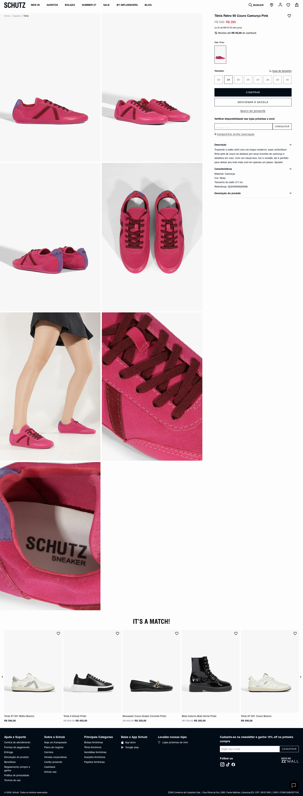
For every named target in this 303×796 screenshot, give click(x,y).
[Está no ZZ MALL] (290, 762)
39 (277, 79)
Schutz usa (50, 771)
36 (248, 79)
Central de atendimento (17, 742)
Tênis (26, 16)
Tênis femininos (92, 747)
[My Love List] (288, 5)
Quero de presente (253, 111)
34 (228, 79)
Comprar (253, 92)
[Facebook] (233, 764)
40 (287, 79)
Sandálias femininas (95, 752)
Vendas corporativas (55, 757)
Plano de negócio (53, 747)
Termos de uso (12, 780)
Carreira (48, 752)
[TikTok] (227, 764)
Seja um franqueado (55, 742)
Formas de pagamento (16, 747)
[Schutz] (14, 5)
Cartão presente (53, 762)
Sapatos (17, 16)
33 (218, 79)
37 (258, 79)
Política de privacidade (16, 775)
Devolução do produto (16, 757)
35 (238, 79)
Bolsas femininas (93, 742)
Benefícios (10, 762)
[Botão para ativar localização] (272, 5)
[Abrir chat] (294, 785)
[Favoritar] (289, 15)
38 (267, 79)
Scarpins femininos (94, 757)
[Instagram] (222, 764)
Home (7, 16)
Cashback (49, 767)
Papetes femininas (94, 762)
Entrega (8, 752)
